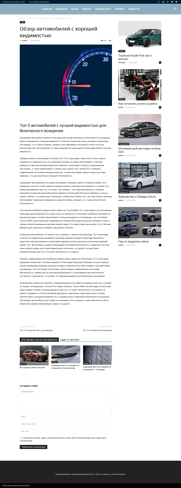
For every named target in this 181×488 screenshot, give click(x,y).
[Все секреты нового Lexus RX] (34, 355)
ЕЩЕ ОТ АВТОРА (69, 339)
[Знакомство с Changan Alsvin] (139, 177)
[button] (175, 9)
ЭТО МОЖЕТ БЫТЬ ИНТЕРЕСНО (39, 339)
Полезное (61, 9)
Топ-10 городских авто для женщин (36, 330)
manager (121, 62)
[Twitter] (168, 2)
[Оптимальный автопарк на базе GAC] (139, 129)
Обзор (75, 9)
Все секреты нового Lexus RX (32, 368)
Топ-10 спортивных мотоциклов (97, 330)
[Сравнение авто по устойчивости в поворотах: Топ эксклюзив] (65, 354)
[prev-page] (21, 374)
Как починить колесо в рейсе (137, 103)
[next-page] (25, 374)
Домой (22, 18)
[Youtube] (176, 2)
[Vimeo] (172, 2)
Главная (47, 9)
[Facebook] (159, 2)
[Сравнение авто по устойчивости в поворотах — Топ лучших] (97, 355)
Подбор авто (103, 9)
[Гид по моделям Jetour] (139, 222)
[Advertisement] (66, 113)
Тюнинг (120, 9)
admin (24, 41)
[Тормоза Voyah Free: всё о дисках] (139, 36)
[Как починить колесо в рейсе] (139, 84)
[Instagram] (163, 2)
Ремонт (86, 9)
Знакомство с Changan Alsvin (137, 196)
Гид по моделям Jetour (133, 241)
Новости (133, 9)
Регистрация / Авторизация (39, 2)
